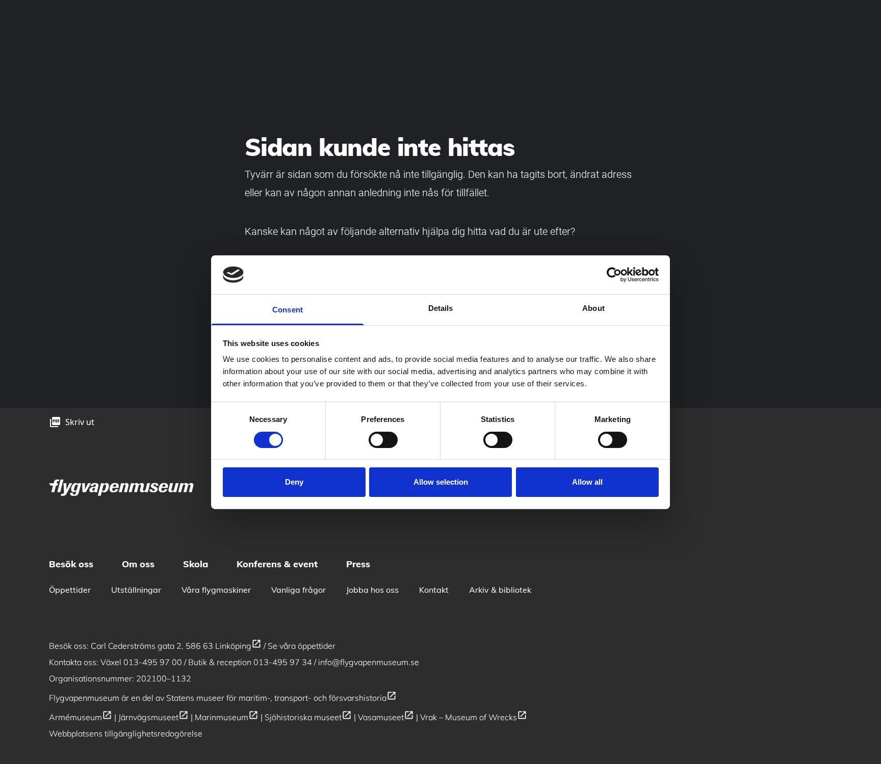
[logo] (122, 486)
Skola (195, 564)
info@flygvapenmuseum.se (368, 662)
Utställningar (136, 590)
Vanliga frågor (298, 590)
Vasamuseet (386, 717)
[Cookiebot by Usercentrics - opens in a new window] (614, 274)
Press (358, 564)
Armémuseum (80, 717)
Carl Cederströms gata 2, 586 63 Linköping (176, 646)
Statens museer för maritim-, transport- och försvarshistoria (281, 698)
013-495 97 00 (152, 662)
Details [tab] (440, 308)
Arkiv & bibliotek (500, 590)
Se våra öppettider (301, 646)
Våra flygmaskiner (216, 590)
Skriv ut (79, 422)
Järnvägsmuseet (153, 717)
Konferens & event (277, 564)
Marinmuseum (226, 717)
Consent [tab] (287, 309)
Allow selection (440, 482)
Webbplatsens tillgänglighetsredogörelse (125, 733)
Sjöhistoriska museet (308, 717)
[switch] (383, 440)
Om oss (138, 564)
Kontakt (434, 590)
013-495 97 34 (282, 662)
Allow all (587, 482)
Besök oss (71, 564)
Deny (294, 482)
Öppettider (70, 590)
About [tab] (593, 308)
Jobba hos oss (372, 590)
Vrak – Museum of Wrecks (473, 717)
